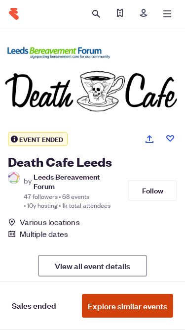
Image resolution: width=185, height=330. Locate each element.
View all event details (92, 265)
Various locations (50, 222)
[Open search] (96, 14)
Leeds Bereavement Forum (67, 181)
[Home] (14, 14)
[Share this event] (149, 139)
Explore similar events (127, 305)
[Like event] (170, 138)
